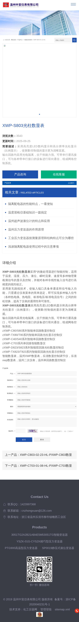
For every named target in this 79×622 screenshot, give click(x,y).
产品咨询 (20, 174)
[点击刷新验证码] (33, 431)
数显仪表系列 (28, 40)
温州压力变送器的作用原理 (26, 229)
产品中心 (19, 40)
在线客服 (59, 174)
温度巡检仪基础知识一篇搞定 (27, 212)
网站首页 (13, 40)
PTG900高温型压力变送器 (21, 548)
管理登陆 (46, 609)
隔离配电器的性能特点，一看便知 (30, 204)
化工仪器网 (30, 609)
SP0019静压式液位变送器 (58, 548)
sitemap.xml (62, 609)
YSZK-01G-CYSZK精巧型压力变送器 (40, 541)
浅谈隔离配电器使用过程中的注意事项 (33, 246)
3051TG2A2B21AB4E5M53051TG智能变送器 (39, 534)
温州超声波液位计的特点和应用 (29, 221)
